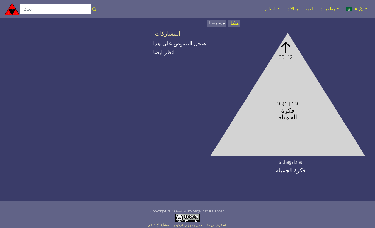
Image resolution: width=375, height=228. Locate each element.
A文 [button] (358, 8)
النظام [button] (270, 8)
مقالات (292, 8)
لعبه (309, 8)
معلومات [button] (328, 8)
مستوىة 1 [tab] (216, 23)
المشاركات (167, 33)
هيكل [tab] (234, 23)
